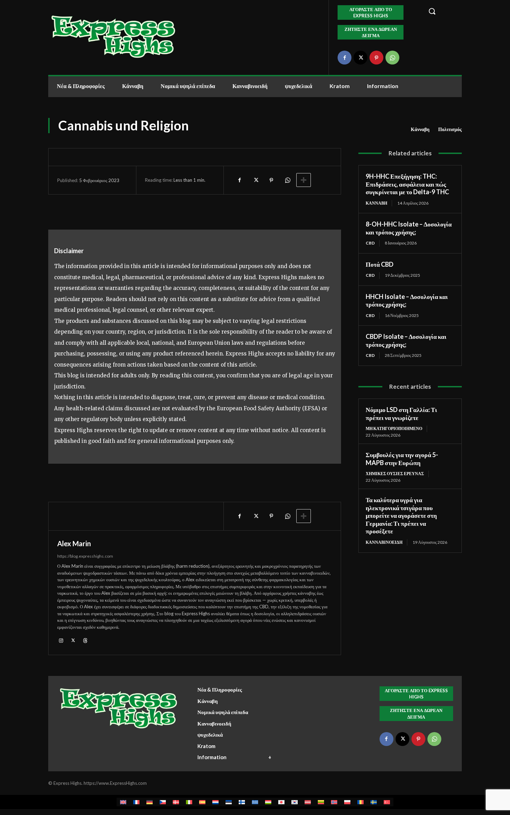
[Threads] (85, 640)
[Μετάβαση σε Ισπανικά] (202, 802)
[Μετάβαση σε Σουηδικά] (373, 802)
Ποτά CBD (379, 264)
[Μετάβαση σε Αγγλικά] (123, 802)
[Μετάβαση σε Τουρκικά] (386, 802)
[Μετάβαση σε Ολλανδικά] (215, 802)
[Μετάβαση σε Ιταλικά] (189, 802)
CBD (370, 243)
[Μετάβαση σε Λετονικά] (307, 802)
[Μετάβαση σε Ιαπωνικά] (281, 802)
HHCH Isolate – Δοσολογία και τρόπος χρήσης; (407, 300)
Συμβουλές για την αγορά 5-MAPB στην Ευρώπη (402, 458)
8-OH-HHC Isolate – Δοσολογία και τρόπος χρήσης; (409, 228)
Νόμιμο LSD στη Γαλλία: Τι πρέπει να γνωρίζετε (401, 413)
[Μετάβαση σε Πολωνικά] (347, 802)
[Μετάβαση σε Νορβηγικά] (334, 802)
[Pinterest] (376, 58)
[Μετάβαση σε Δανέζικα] (175, 802)
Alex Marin (74, 543)
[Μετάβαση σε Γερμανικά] (149, 802)
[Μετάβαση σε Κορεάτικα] (294, 802)
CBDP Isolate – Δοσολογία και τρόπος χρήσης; (406, 340)
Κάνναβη (420, 129)
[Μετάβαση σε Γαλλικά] (136, 802)
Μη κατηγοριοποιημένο (394, 428)
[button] (441, 11)
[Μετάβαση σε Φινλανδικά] (241, 802)
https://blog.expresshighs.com (85, 556)
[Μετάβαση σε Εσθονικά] (228, 802)
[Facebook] (344, 58)
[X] (360, 58)
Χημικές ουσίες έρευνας (395, 473)
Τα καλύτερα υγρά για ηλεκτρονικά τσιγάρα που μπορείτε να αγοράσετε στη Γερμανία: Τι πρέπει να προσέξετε (401, 515)
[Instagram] (61, 640)
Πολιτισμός (450, 129)
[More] (303, 180)
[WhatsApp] (392, 58)
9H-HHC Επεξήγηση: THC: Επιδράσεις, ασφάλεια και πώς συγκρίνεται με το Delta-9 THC (407, 184)
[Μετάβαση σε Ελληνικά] (255, 802)
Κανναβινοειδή (384, 542)
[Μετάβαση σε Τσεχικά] (162, 802)
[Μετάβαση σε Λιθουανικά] (321, 802)
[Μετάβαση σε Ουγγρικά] (268, 802)
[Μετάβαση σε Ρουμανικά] (360, 802)
